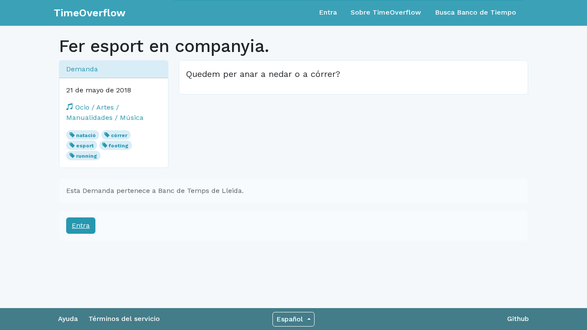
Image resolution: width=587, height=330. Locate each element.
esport (85, 146)
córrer (119, 135)
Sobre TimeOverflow (386, 12)
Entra (328, 12)
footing (118, 146)
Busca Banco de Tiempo (475, 12)
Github (518, 319)
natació (86, 135)
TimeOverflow (89, 13)
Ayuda (68, 319)
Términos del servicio (124, 319)
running (86, 156)
